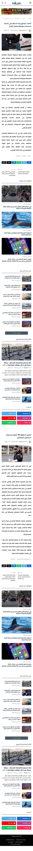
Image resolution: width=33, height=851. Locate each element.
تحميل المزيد (17, 333)
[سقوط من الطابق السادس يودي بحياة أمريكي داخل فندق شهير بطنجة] (26, 324)
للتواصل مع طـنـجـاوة (15, 844)
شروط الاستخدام (19, 842)
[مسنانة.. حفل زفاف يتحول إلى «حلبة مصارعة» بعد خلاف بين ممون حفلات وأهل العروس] (26, 390)
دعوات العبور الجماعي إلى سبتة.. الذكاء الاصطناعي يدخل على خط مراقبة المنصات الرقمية (16, 260)
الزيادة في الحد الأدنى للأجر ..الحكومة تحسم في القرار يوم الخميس (8, 173)
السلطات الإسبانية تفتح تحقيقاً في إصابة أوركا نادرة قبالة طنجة (17, 234)
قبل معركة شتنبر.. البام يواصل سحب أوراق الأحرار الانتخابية (12, 286)
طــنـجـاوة (21, 30)
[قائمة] (30, 3)
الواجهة (29, 359)
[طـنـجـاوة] (16, 2)
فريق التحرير (10, 842)
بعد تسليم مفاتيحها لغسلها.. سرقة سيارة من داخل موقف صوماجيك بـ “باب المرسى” (12, 278)
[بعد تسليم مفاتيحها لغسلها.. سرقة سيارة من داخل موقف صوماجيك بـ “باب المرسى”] (26, 278)
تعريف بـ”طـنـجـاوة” (20, 840)
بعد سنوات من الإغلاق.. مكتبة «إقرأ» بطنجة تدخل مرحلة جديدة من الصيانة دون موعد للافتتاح (11, 305)
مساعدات (18, 156)
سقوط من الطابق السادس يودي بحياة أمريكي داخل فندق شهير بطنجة (11, 323)
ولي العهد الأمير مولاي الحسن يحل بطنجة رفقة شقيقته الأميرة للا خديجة (17, 207)
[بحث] (2, 3)
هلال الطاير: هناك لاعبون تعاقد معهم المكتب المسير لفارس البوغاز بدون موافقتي (8, 577)
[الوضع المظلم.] (5, 3)
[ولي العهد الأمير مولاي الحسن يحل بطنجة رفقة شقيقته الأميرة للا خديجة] (16, 193)
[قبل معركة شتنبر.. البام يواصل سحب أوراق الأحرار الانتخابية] (26, 287)
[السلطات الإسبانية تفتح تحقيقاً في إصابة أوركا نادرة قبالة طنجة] (16, 220)
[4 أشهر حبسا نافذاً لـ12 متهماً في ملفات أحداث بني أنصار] (26, 315)
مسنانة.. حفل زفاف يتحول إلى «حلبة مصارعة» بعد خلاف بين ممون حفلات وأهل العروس (12, 390)
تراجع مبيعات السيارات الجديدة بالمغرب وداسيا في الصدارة (24, 577)
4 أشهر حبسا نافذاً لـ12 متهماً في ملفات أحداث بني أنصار (11, 314)
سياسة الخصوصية (10, 840)
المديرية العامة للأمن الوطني (23, 559)
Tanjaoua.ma (15, 836)
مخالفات (13, 559)
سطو (29, 156)
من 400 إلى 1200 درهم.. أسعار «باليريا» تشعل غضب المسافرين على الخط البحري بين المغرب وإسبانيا (11, 297)
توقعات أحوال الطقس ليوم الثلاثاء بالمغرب (23, 173)
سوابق (24, 156)
